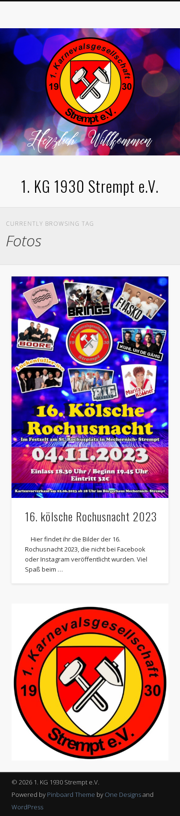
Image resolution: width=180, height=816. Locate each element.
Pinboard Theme (71, 794)
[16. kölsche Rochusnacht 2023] (90, 387)
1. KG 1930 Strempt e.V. (90, 186)
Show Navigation (145, 85)
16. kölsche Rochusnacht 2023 (91, 516)
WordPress (27, 807)
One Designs (123, 794)
